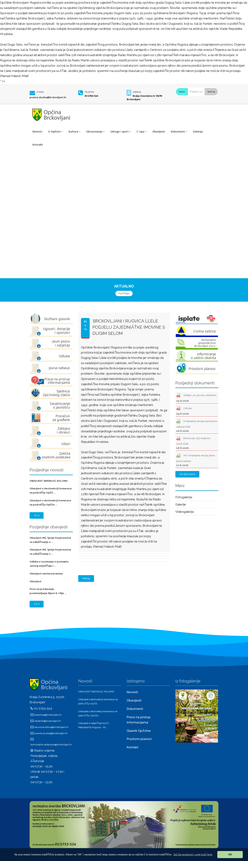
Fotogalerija (183, 497)
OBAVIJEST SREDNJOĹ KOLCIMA (49, 481)
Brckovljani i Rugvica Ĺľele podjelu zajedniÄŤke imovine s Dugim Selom (128, 327)
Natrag (86, 578)
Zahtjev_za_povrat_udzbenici (196, 398)
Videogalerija (184, 511)
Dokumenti (178, 131)
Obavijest (35, 581)
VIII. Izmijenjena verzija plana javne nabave (195, 460)
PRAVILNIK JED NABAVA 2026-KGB (193, 443)
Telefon (89, 92)
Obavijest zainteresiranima (46, 573)
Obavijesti (158, 131)
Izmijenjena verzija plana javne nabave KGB (196, 426)
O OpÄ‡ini (54, 131)
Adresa (137, 92)
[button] (193, 854)
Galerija (198, 131)
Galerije (180, 504)
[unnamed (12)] (196, 716)
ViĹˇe (36, 515)
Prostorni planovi (139, 739)
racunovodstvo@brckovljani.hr (51, 727)
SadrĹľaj (211, 91)
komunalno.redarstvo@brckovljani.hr (51, 744)
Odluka (184, 411)
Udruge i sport (119, 131)
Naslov (182, 91)
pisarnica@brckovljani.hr (48, 714)
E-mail (40, 92)
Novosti (37, 131)
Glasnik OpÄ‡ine (139, 731)
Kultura (73, 131)
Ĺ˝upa (140, 131)
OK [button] (230, 854)
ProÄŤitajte (124, 293)
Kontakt (37, 144)
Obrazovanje (94, 131)
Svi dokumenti (187, 474)
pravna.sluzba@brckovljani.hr (48, 97)
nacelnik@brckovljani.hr (47, 720)
